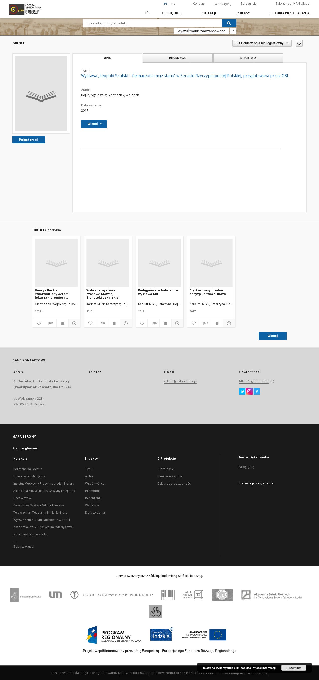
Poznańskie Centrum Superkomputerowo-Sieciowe (227, 673)
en (173, 3)
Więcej (273, 336)
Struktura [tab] (248, 58)
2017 (84, 110)
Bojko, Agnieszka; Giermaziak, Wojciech (110, 95)
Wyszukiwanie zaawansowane (201, 31)
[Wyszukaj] (229, 23)
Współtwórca (94, 483)
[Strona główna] (147, 10)
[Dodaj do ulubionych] (299, 43)
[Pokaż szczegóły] (74, 323)
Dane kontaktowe (169, 476)
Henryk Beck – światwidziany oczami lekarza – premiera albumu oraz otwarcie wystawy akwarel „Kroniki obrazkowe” (55, 293)
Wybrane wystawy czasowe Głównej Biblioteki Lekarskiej (103, 293)
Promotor (92, 491)
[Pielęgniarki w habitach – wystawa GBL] (159, 263)
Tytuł (88, 469)
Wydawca (92, 505)
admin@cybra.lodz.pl (180, 381)
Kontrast (199, 3)
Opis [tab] (107, 58)
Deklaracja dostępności (174, 483)
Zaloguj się (249, 3)
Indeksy (243, 13)
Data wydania (95, 512)
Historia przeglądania (289, 13)
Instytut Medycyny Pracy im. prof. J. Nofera (43, 483)
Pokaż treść (28, 140)
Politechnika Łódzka (27, 469)
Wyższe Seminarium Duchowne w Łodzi (41, 520)
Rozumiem (294, 667)
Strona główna (24, 448)
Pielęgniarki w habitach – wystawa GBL (158, 292)
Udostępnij (223, 4)
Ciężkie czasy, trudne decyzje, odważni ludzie (208, 292)
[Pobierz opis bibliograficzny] (50, 323)
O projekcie (165, 469)
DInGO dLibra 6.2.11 (134, 673)
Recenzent (92, 498)
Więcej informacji (264, 668)
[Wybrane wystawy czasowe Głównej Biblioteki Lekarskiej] (108, 263)
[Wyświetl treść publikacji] (62, 323)
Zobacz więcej (23, 546)
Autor (89, 476)
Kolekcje (209, 13)
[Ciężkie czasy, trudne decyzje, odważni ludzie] (211, 263)
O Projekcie (172, 13)
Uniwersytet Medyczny (29, 476)
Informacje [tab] (177, 58)
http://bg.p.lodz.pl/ (254, 381)
